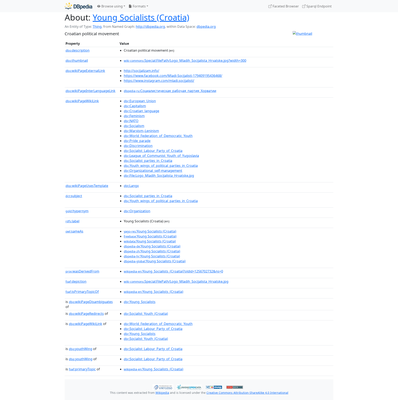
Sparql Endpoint (319, 6)
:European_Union (140, 101)
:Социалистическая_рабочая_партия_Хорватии (170, 90)
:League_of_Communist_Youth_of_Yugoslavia (161, 155)
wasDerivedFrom (82, 271)
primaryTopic (82, 369)
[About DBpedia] (78, 6)
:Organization (137, 211)
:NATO (131, 121)
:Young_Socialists (139, 301)
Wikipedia (162, 393)
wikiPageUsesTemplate (87, 185)
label (72, 221)
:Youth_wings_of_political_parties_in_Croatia (161, 165)
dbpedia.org (206, 26)
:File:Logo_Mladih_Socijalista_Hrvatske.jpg (159, 175)
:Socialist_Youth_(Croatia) (146, 313)
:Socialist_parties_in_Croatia (148, 160)
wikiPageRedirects (86, 313)
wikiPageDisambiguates (91, 301)
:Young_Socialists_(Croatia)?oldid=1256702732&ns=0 (173, 271)
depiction (76, 281)
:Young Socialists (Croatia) (150, 231)
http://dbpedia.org (150, 26)
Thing (97, 26)
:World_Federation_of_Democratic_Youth (158, 135)
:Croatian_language (141, 111)
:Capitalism (135, 106)
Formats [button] (139, 6)
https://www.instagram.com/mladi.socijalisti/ (159, 80)
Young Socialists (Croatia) (141, 17)
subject (74, 196)
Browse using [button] (112, 6)
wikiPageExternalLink (85, 70)
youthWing (80, 349)
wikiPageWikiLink (82, 101)
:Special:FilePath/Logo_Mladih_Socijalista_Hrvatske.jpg (176, 281)
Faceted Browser (285, 6)
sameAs (74, 231)
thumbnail (77, 60)
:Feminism (134, 116)
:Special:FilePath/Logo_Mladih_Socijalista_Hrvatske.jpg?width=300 (185, 60)
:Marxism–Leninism (141, 130)
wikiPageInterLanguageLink (90, 90)
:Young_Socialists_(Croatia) (153, 291)
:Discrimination (138, 145)
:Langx (131, 185)
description (78, 50)
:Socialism (134, 126)
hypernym (77, 211)
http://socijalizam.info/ (141, 70)
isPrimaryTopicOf (82, 291)
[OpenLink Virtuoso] (163, 386)
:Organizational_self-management (153, 170)
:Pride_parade (137, 140)
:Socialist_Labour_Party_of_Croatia (153, 150)
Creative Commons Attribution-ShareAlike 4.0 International (247, 393)
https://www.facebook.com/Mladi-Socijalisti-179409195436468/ (173, 75)
